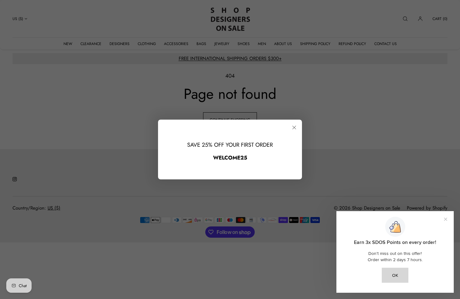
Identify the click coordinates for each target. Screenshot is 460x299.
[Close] (294, 127)
